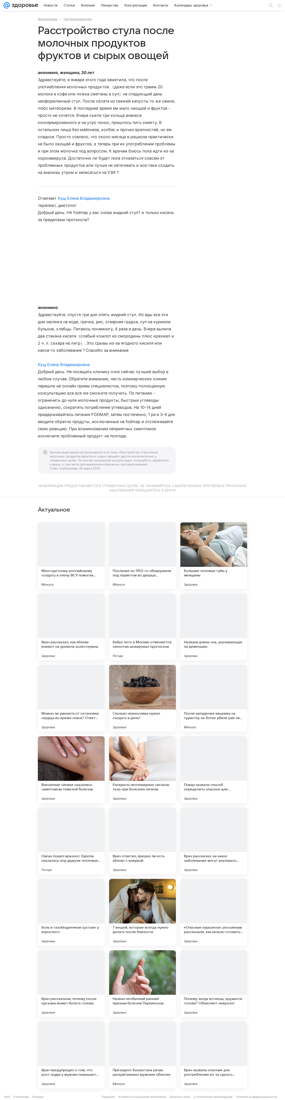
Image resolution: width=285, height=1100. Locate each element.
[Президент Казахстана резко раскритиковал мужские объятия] (142, 1055)
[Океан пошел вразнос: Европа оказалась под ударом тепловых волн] (71, 841)
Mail (7, 1096)
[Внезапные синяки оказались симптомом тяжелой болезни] (71, 769)
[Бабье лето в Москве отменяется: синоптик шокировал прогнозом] (142, 627)
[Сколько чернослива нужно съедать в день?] (142, 698)
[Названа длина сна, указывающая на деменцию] (213, 627)
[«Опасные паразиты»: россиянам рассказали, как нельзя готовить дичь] (213, 912)
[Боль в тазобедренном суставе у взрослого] (71, 912)
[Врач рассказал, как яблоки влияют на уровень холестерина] (71, 627)
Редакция (108, 1096)
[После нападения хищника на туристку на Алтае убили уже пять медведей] (213, 698)
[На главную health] (24, 5)
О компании (21, 1096)
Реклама (38, 1096)
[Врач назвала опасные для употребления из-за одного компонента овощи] (213, 1055)
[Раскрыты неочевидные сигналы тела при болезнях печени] (142, 769)
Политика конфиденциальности (256, 1096)
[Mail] (7, 5)
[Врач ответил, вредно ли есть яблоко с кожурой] (142, 841)
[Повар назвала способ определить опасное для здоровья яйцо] (213, 769)
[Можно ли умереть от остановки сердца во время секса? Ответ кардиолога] (71, 698)
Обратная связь (179, 1096)
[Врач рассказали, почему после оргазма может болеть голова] (71, 983)
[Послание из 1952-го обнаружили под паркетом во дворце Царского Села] (142, 555)
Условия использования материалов (142, 1096)
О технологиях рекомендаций (213, 1096)
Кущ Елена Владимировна (84, 198)
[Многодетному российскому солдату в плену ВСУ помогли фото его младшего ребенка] (71, 555)
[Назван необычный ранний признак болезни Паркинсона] (142, 983)
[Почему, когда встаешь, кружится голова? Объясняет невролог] (213, 983)
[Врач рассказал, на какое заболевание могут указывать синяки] (213, 841)
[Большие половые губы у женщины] (213, 555)
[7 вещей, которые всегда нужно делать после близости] (142, 912)
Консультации (47, 19)
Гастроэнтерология (78, 19)
